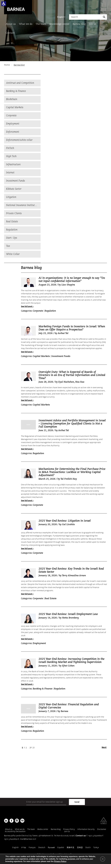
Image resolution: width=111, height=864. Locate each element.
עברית (23, 847)
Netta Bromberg (70, 618)
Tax (8, 246)
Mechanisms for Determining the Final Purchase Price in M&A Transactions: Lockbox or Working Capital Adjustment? (72, 472)
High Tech (11, 156)
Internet (10, 172)
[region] (55, 65)
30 (31, 747)
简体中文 (70, 847)
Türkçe (96, 847)
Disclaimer (101, 829)
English (60, 17)
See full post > (27, 306)
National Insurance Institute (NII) (23, 205)
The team (41, 24)
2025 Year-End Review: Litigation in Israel (65, 521)
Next (104, 747)
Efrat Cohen (68, 666)
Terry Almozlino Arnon (74, 575)
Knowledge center (59, 24)
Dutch (88, 847)
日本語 (80, 847)
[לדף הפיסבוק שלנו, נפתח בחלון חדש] (11, 821)
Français (32, 847)
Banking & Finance (16, 91)
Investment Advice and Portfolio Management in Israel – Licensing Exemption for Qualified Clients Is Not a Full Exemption (72, 423)
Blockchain (11, 99)
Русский (51, 847)
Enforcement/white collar (19, 140)
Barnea (64, 711)
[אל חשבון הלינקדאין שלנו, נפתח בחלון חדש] (6, 821)
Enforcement (12, 132)
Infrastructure (13, 164)
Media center (42, 829)
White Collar (13, 254)
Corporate (11, 115)
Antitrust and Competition (20, 83)
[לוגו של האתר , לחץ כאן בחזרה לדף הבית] (18, 7)
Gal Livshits (68, 524)
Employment (12, 124)
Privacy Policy (69, 829)
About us (11, 24)
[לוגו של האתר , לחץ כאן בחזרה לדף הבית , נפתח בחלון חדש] (22, 821)
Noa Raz (79, 382)
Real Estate (12, 221)
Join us (92, 24)
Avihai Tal (63, 333)
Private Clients (14, 213)
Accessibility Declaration (15, 831)
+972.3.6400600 (95, 836)
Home (7, 65)
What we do (25, 24)
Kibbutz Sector (13, 189)
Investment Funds (15, 181)
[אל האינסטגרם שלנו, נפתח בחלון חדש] (17, 821)
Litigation (11, 197)
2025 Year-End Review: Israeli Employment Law (68, 614)
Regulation (11, 230)
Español (60, 847)
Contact (10, 33)
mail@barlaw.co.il (28, 839)
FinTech (10, 148)
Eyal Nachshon (66, 382)
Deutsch (41, 847)
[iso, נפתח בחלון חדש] (103, 823)
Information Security (86, 829)
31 (33, 747)
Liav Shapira (68, 285)
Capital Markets (14, 107)
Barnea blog (79, 24)
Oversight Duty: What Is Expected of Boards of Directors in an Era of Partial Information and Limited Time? (72, 375)
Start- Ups (11, 238)
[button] (3, 3)
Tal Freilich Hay (69, 479)
